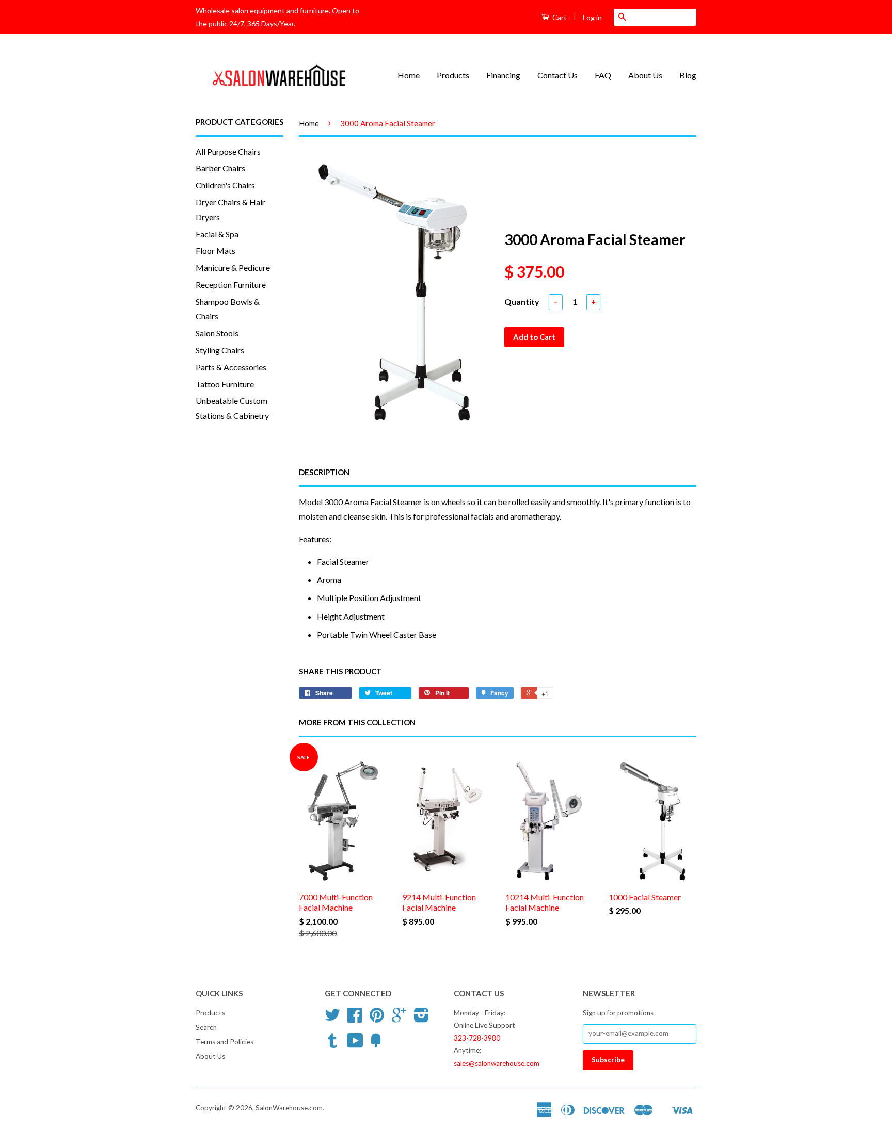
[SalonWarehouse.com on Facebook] (354, 1018)
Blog (687, 75)
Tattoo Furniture (225, 384)
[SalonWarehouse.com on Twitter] (332, 1018)
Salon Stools (217, 333)
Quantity (521, 301)
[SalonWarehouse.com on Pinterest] (377, 1018)
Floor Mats (215, 250)
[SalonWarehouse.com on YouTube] (355, 1044)
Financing (503, 75)
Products (453, 75)
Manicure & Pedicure (233, 267)
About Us (645, 75)
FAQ (603, 75)
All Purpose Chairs (228, 151)
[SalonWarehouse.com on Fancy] (375, 1044)
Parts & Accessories (231, 367)
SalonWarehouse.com (289, 1108)
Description (324, 472)
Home (408, 75)
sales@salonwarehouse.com (496, 1063)
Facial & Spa (217, 234)
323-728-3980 (477, 1038)
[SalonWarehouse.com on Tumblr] (332, 1044)
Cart (559, 17)
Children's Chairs (225, 185)
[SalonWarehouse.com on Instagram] (421, 1018)
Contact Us (557, 75)
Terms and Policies (224, 1042)
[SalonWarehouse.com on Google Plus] (399, 1018)
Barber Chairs (220, 168)
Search (206, 1027)
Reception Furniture (231, 284)
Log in (592, 17)
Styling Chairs (220, 350)
